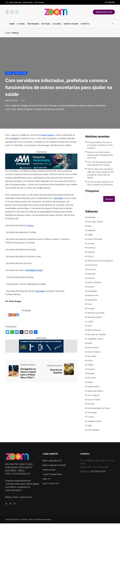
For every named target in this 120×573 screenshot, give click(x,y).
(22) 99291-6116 (98, 471)
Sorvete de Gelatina (56, 371)
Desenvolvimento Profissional (100, 261)
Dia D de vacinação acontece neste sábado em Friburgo (99, 163)
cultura (30, 225)
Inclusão (90, 308)
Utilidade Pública (94, 421)
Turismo (90, 417)
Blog (89, 226)
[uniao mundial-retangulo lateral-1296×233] (41, 346)
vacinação (58, 198)
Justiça (90, 321)
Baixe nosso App (15, 2)
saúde (14, 138)
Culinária (91, 252)
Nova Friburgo (47, 135)
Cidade (8, 73)
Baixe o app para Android (54, 465)
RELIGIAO (91, 378)
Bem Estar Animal (95, 221)
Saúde (90, 382)
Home (12, 24)
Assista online (49, 470)
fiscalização (92, 291)
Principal (91, 369)
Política (90, 365)
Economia (91, 269)
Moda (89, 343)
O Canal (21, 24)
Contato (85, 24)
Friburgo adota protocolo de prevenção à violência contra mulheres (99, 145)
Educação (91, 274)
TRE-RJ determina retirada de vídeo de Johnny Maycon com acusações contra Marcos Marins (100, 173)
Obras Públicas (93, 352)
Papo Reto (91, 356)
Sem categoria (20, 73)
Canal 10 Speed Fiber (52, 474)
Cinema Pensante (94, 239)
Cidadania (91, 230)
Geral (89, 304)
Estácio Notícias (94, 282)
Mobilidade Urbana (34, 270)
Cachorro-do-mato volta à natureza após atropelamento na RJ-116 (100, 155)
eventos (90, 287)
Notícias (45, 24)
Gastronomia (92, 295)
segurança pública (95, 391)
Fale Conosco (39, 2)
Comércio (91, 247)
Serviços (91, 404)
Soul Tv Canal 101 (51, 483)
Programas (33, 24)
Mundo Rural (93, 347)
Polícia (90, 360)
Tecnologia (39, 291)
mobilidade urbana (95, 339)
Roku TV (47, 479)
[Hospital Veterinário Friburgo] (41, 161)
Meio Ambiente (93, 330)
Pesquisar (92, 191)
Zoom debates (93, 430)
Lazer (89, 326)
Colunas (56, 24)
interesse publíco (94, 317)
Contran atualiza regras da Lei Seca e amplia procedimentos (100, 183)
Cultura (90, 256)
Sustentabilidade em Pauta (98, 408)
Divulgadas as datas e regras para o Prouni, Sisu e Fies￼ (28, 373)
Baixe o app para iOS (52, 460)
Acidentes (91, 217)
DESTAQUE (92, 265)
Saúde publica (93, 386)
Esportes (91, 278)
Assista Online (28, 2)
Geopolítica (92, 300)
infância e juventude (95, 313)
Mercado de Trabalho (96, 334)
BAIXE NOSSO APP (104, 12)
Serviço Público (94, 399)
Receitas (90, 373)
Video (89, 425)
